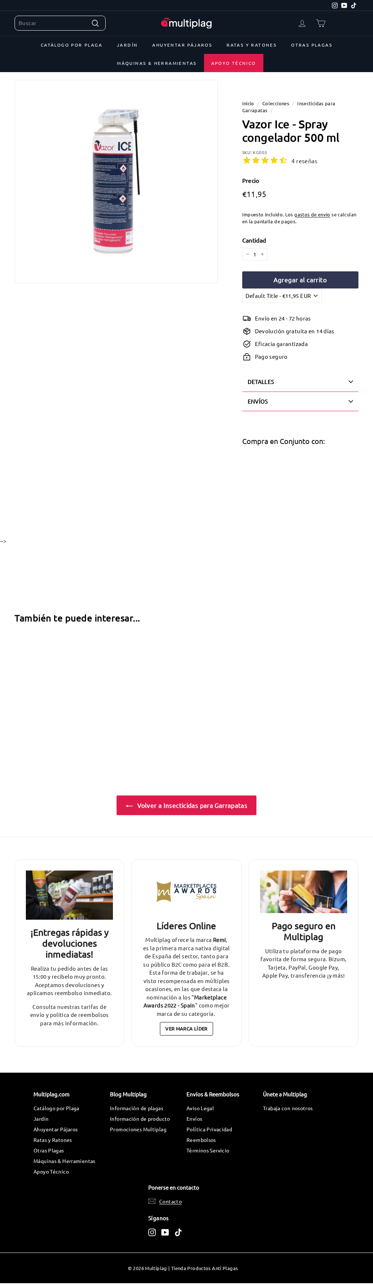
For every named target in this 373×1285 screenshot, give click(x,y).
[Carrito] (320, 23)
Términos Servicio (207, 1150)
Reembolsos (201, 1139)
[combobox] (60, 23)
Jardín (127, 45)
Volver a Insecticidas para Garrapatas (191, 805)
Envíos (194, 1118)
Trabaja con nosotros (288, 1108)
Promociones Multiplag (138, 1129)
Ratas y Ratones (251, 45)
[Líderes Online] (186, 892)
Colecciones (275, 103)
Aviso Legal (200, 1108)
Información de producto (140, 1118)
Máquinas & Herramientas (156, 63)
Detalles (261, 381)
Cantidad (254, 240)
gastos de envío (312, 214)
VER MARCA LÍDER (186, 1028)
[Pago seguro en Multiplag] (303, 892)
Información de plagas (136, 1108)
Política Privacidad (209, 1129)
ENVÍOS (258, 401)
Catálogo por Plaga (71, 45)
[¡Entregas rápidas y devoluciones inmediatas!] (69, 895)
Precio (250, 180)
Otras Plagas (311, 45)
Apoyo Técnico (233, 63)
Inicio (248, 103)
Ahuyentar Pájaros (182, 45)
